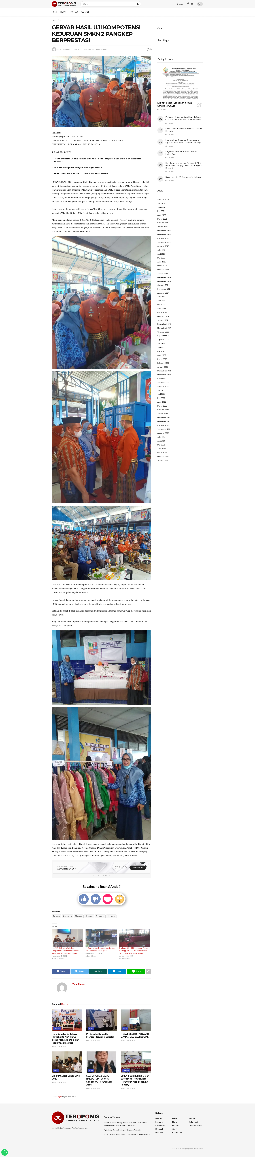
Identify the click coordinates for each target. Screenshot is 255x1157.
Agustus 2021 (163, 433)
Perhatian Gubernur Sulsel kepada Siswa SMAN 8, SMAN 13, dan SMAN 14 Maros (183, 118)
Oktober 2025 (163, 238)
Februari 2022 (163, 410)
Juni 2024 (161, 301)
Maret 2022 (162, 406)
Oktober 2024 (163, 285)
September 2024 (164, 289)
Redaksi (85, 12)
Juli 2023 (161, 343)
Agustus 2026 (163, 199)
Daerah (57, 1028)
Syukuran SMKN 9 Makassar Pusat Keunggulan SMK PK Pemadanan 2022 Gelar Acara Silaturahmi (133, 950)
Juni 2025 (161, 254)
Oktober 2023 (163, 332)
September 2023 (164, 336)
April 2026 (161, 215)
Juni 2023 (161, 347)
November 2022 (164, 374)
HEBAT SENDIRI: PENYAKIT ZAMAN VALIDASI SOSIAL (81, 173)
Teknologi (193, 1122)
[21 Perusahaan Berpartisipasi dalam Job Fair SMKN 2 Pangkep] (101, 938)
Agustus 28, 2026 (59, 1046)
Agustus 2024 (163, 293)
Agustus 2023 (163, 339)
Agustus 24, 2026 (128, 1088)
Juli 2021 (161, 437)
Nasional (176, 1118)
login (60, 1097)
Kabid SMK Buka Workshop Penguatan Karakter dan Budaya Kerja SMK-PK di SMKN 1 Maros (65, 950)
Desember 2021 (164, 417)
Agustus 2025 (163, 246)
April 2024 (161, 308)
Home (55, 12)
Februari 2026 (163, 223)
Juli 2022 (161, 390)
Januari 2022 (162, 413)
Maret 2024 (162, 312)
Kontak (74, 12)
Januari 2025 (162, 273)
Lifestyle (159, 1132)
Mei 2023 (161, 351)
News (63, 12)
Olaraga (175, 1125)
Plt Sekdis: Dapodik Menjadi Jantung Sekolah (78, 167)
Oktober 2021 (163, 425)
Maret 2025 (162, 265)
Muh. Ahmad (65, 49)
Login (180, 4)
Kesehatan (160, 1125)
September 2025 (164, 242)
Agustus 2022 (163, 386)
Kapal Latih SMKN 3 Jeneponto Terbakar (183, 177)
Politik (192, 1118)
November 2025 (164, 234)
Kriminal (159, 1129)
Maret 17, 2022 (81, 49)
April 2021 (161, 448)
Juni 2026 (161, 207)
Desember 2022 (164, 371)
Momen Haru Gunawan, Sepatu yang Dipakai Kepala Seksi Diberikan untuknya (183, 141)
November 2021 (164, 421)
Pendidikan (177, 1132)
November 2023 (164, 328)
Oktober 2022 (163, 378)
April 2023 (161, 355)
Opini (174, 1129)
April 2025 (161, 262)
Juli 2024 (161, 297)
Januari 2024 (162, 320)
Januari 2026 (162, 227)
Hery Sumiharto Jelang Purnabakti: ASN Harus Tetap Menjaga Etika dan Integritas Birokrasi (183, 165)
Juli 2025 (161, 250)
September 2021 (164, 429)
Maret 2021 (162, 452)
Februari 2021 (163, 456)
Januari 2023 (162, 367)
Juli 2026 (161, 203)
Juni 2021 (161, 441)
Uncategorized (195, 1125)
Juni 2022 (161, 394)
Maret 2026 (162, 219)
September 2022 (164, 382)
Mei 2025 (161, 258)
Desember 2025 (164, 230)
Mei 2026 (161, 211)
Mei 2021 (161, 445)
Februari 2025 (163, 269)
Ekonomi (159, 1122)
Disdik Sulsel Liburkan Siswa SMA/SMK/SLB (174, 104)
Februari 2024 (163, 316)
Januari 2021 (162, 460)
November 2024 (164, 281)
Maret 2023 (162, 359)
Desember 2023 (164, 324)
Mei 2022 (161, 398)
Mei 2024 (161, 304)
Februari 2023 (163, 363)
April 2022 (161, 402)
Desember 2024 (164, 277)
